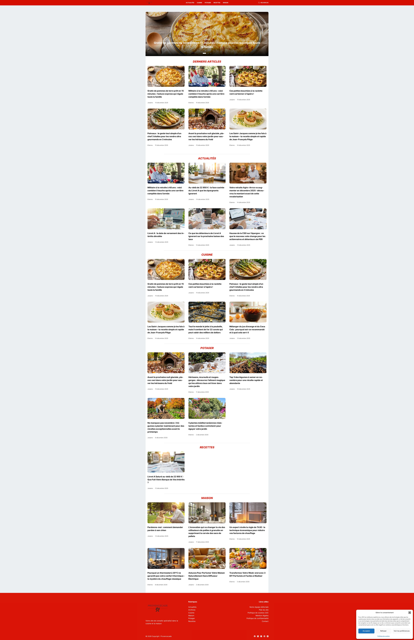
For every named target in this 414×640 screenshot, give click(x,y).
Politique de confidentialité (257, 618)
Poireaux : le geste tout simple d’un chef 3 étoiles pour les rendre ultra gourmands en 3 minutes (164, 136)
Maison (225, 2)
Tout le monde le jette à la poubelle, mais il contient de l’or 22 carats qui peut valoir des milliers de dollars (205, 329)
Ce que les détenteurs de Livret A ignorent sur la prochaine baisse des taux (206, 236)
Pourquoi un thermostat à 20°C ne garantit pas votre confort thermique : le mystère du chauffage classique (165, 576)
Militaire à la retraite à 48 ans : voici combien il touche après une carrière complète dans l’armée (206, 94)
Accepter (366, 631)
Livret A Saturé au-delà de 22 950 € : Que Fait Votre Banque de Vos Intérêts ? (166, 479)
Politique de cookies (383, 636)
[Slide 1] (203, 53)
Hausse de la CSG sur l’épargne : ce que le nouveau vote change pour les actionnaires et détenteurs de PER (247, 236)
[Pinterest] (264, 636)
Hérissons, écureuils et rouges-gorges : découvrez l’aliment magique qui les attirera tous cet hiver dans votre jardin (206, 381)
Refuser (383, 631)
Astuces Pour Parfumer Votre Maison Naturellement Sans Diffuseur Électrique (206, 576)
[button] (410, 613)
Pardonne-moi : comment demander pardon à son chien (165, 528)
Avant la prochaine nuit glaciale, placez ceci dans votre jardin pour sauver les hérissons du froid (206, 136)
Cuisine (199, 2)
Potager (208, 2)
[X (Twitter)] (258, 636)
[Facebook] (255, 636)
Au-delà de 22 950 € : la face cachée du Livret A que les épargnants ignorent (206, 190)
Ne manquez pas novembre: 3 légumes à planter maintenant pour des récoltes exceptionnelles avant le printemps (165, 427)
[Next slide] (256, 34)
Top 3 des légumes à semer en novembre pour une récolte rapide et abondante (246, 380)
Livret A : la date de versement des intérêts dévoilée (165, 234)
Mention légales (262, 615)
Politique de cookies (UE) (258, 613)
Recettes (217, 2)
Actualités (190, 2)
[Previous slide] (157, 34)
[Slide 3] (209, 53)
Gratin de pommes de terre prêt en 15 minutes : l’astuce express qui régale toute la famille (165, 94)
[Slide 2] (206, 53)
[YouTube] (267, 636)
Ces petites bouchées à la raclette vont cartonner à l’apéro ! (213, 47)
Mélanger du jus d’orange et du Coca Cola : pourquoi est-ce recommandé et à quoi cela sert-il (247, 329)
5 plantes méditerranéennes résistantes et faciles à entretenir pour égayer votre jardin (205, 426)
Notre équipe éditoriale (259, 607)
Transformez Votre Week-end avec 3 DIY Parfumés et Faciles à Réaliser (247, 574)
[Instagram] (261, 636)
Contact (265, 621)
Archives (191, 610)
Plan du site (263, 610)
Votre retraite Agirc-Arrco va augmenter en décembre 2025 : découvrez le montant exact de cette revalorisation (246, 192)
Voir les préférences (402, 631)
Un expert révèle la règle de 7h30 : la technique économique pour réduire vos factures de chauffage (247, 530)
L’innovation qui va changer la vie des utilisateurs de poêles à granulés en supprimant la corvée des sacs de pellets (206, 531)
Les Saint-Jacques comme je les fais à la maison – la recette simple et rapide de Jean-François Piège (247, 136)
